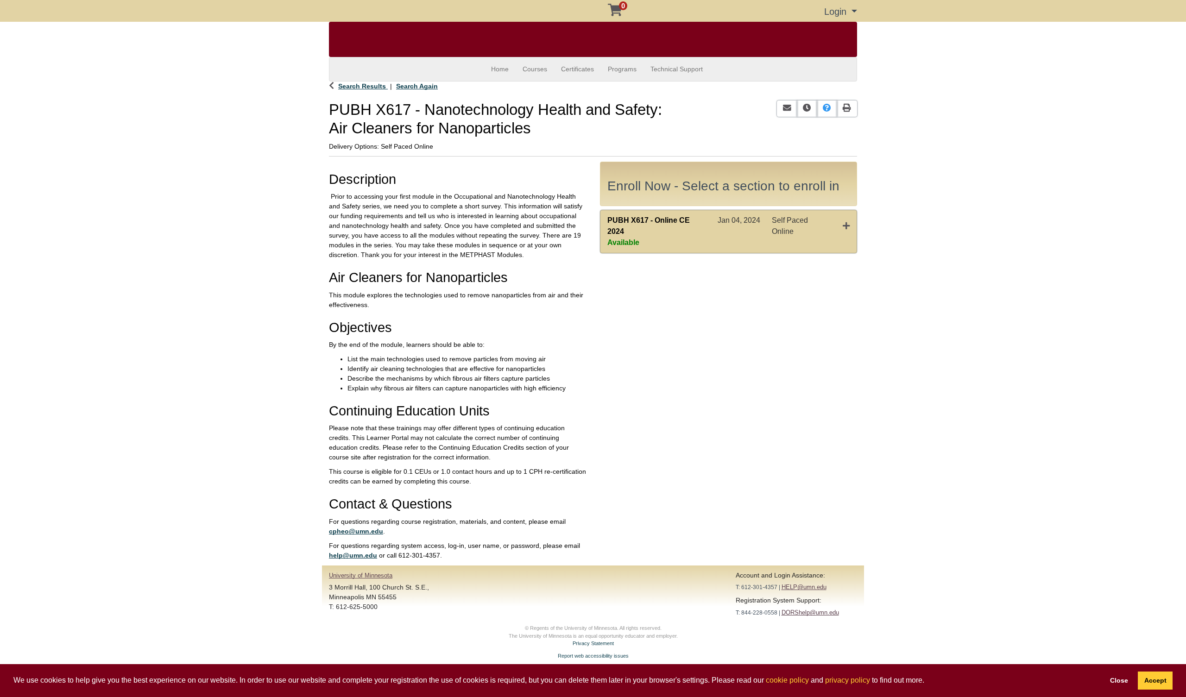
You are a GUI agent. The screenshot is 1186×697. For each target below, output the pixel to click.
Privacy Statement (593, 643)
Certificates (577, 69)
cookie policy (787, 680)
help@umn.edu (353, 555)
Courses (535, 69)
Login (836, 11)
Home (500, 69)
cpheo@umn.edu (356, 531)
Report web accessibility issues (593, 656)
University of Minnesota (360, 575)
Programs (622, 69)
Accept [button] (1155, 680)
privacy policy (847, 680)
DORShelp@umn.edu (810, 612)
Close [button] (1119, 680)
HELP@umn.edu (804, 587)
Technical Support (676, 69)
